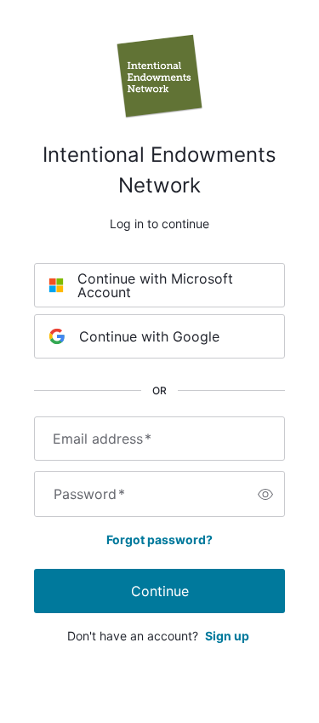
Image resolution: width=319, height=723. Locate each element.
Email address (102, 438)
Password (89, 494)
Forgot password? (159, 539)
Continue (160, 591)
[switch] (265, 494)
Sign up (227, 635)
